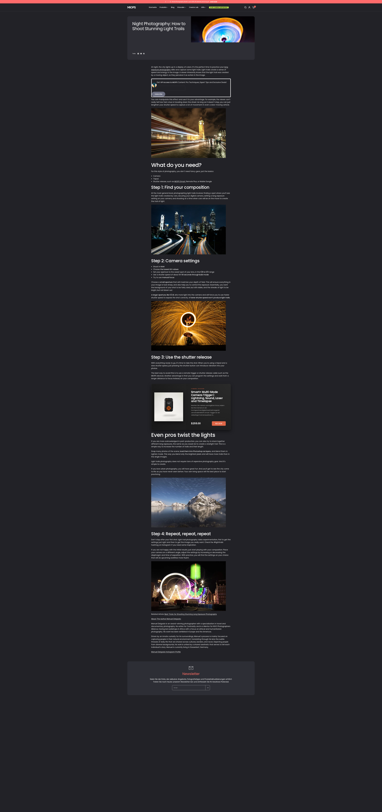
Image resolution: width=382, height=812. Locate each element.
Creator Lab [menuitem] (193, 7)
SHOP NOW (213, 1)
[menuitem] (219, 7)
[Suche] (245, 7)
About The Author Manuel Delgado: (166, 619)
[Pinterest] (144, 53)
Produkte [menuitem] (163, 7)
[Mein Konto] (249, 7)
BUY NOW (218, 423)
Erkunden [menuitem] (181, 7)
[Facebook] (138, 53)
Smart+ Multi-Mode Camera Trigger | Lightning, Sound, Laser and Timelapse (207, 396)
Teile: (134, 53)
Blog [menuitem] (172, 7)
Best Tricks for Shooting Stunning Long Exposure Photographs (191, 614)
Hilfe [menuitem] (203, 7)
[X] (141, 53)
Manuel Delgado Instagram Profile (166, 652)
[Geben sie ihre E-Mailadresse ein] (207, 687)
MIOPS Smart (179, 181)
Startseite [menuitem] (153, 7)
